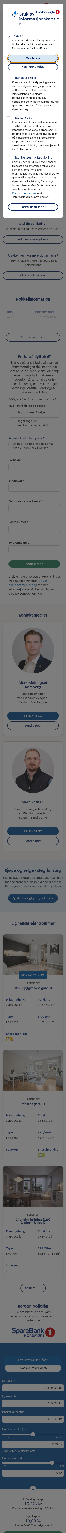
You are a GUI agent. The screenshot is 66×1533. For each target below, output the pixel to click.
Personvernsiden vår (24, 193)
